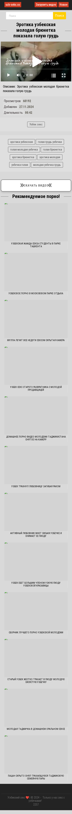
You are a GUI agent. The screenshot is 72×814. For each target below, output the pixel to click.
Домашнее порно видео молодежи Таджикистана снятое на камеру (36, 438)
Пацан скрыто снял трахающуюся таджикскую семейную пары (36, 777)
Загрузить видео (46, 4)
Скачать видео (36, 184)
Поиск (59, 15)
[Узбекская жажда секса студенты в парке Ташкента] (36, 222)
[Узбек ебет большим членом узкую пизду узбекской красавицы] (36, 561)
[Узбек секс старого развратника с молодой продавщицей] (36, 366)
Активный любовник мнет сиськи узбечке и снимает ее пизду (36, 534)
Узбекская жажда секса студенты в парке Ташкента (36, 245)
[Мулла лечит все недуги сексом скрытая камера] (36, 319)
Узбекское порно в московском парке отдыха (36, 293)
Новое (63, 4)
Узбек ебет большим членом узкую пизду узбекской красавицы (36, 584)
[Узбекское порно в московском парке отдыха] (36, 272)
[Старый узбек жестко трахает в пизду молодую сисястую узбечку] (36, 658)
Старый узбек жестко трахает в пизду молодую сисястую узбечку (36, 681)
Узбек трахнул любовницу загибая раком (35, 486)
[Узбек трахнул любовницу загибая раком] (36, 465)
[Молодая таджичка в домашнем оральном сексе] (36, 708)
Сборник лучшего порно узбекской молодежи (36, 632)
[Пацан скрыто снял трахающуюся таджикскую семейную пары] (36, 754)
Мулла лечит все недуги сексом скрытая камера (36, 340)
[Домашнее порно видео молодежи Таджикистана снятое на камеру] (36, 415)
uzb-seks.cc (13, 4)
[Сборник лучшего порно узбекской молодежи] (36, 611)
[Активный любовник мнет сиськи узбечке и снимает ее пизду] (36, 512)
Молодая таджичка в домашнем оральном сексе (36, 729)
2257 (36, 804)
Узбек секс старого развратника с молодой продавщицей (36, 388)
